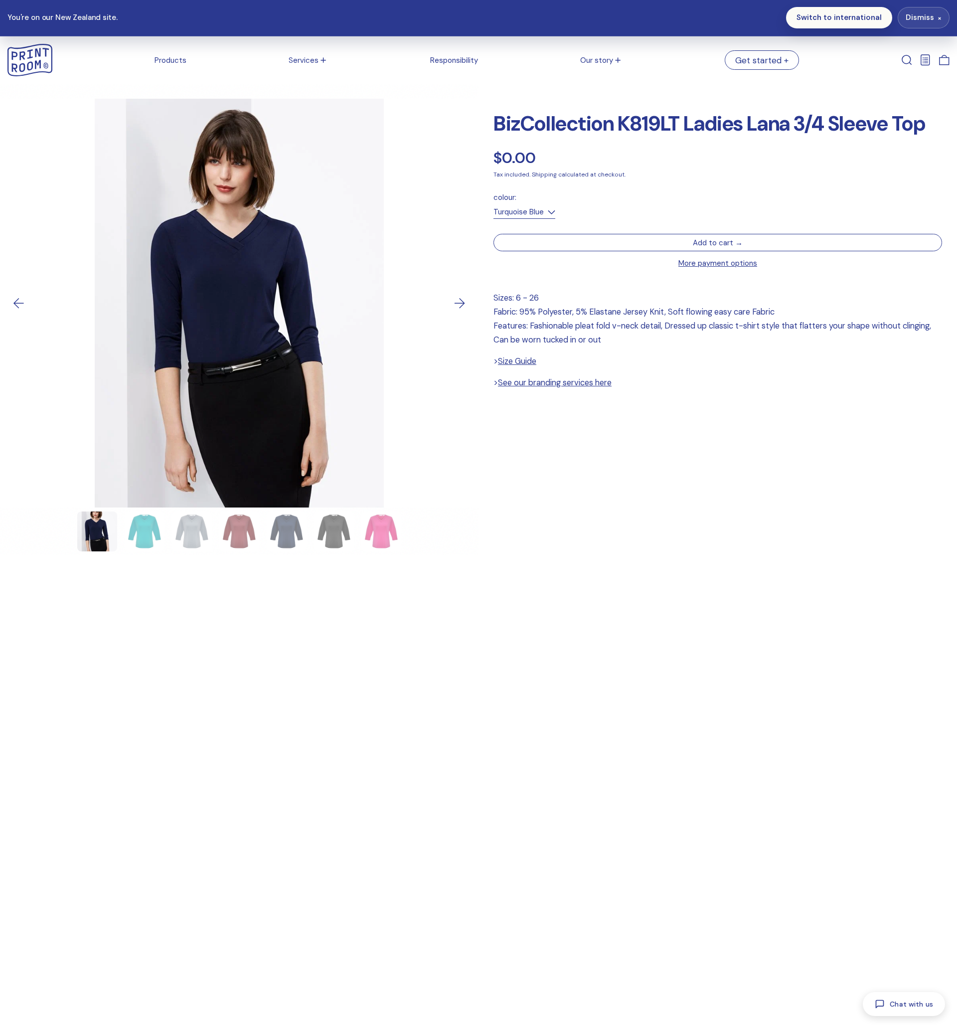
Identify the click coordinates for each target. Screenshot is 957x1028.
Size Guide (517, 361)
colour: (504, 197)
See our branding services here (555, 383)
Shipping (544, 174)
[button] (907, 60)
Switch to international (839, 17)
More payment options (717, 263)
